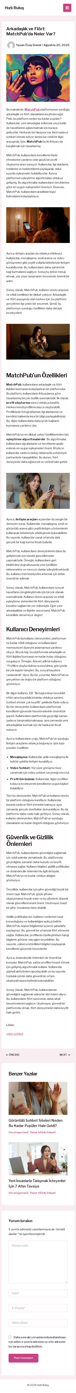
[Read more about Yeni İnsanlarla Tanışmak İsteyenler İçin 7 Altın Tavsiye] (38, 1158)
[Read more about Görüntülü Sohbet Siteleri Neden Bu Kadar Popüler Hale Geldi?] (38, 1098)
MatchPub (32, 109)
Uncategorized (18, 1132)
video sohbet (14, 1033)
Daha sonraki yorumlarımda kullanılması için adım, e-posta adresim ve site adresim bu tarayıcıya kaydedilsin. (37, 1342)
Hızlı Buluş (14, 7)
